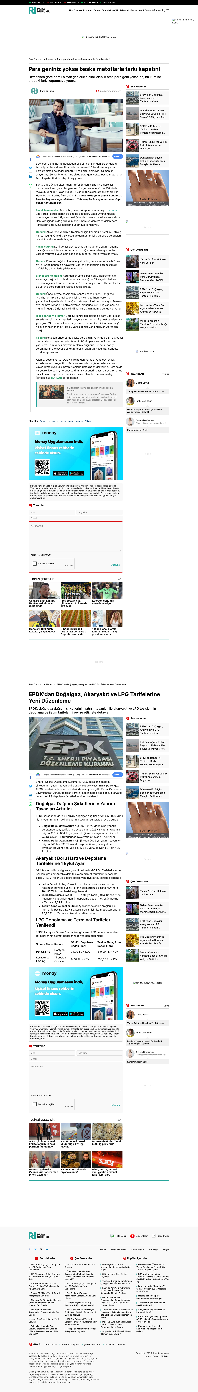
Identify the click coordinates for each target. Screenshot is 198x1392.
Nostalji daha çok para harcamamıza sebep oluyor (149, 1296)
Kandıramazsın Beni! (137, 430)
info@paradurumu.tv (110, 91)
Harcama (79, 421)
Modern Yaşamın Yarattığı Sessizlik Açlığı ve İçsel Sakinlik (144, 410)
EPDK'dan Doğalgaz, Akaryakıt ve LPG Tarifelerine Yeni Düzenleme (44, 1267)
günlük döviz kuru (92, 1344)
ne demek (109, 1344)
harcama (112, 210)
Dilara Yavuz (142, 383)
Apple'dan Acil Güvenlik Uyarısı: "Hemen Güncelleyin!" (116, 1332)
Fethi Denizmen (144, 401)
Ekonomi (87, 10)
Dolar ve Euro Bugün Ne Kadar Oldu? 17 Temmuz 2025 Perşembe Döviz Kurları (115, 1324)
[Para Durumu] (39, 10)
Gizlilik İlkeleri (137, 1249)
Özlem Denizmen (145, 420)
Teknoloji (124, 10)
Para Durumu (35, 59)
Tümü (165, 374)
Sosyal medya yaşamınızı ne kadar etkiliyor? (150, 1310)
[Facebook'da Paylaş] (30, 159)
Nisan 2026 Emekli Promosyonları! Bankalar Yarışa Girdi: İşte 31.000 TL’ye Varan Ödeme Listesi (115, 1301)
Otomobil (106, 10)
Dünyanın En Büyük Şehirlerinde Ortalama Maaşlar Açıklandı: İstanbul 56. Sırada (45, 1302)
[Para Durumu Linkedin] (47, 1249)
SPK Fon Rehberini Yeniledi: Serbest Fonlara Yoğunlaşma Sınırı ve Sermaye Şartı (45, 1286)
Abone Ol (117, 156)
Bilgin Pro (165, 1356)
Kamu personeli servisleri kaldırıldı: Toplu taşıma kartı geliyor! (149, 1329)
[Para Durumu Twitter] (35, 1249)
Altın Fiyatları (75, 10)
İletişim (166, 1249)
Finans (96, 10)
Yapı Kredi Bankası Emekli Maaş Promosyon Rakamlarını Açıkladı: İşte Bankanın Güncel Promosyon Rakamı (116, 1313)
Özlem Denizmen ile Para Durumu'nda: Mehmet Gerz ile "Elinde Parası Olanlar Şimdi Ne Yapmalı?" (43, 1330)
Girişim (88, 421)
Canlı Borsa (145, 10)
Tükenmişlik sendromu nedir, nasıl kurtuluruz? (150, 1303)
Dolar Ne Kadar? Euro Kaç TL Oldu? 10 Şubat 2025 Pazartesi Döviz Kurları (151, 1289)
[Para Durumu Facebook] (30, 1249)
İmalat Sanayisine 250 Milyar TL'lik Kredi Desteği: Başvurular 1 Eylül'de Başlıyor (80, 1312)
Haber (49, 684)
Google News (81, 156)
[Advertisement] (14, 62)
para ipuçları (52, 421)
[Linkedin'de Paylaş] (30, 176)
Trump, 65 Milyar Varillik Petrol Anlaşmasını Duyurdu (44, 1294)
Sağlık (115, 10)
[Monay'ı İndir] (76, 453)
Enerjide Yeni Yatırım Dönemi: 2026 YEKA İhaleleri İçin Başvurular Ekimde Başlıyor (115, 1290)
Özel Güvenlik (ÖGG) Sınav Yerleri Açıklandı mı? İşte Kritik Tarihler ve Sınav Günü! (150, 1267)
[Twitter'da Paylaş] (30, 168)
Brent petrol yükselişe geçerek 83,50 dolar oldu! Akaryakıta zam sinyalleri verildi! (152, 1319)
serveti (121, 1344)
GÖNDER (115, 565)
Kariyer (134, 10)
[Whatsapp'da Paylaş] (30, 186)
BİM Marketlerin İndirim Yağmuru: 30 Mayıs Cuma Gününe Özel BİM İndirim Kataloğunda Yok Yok (152, 1278)
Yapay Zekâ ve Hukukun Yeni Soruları (145, 391)
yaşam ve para (66, 421)
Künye (103, 1249)
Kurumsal (153, 1249)
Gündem (156, 10)
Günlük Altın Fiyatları (70, 1344)
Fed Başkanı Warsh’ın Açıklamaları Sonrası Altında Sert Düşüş (44, 1312)
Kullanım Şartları (118, 1249)
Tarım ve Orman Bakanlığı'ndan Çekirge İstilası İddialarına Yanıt (116, 1282)
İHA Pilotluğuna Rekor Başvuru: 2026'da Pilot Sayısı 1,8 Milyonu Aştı (44, 1276)
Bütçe (43, 421)
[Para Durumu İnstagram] (41, 1249)
